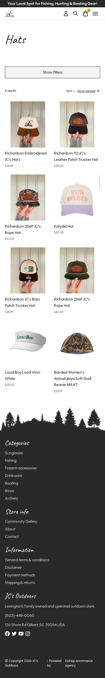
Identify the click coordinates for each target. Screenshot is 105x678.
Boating (11, 483)
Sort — (71, 91)
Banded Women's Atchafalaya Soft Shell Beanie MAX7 (72, 378)
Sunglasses (14, 453)
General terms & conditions (27, 560)
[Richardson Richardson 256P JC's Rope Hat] (28, 197)
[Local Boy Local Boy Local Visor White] (28, 343)
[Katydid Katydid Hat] (77, 197)
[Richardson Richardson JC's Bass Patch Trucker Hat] (28, 270)
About (10, 529)
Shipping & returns (20, 582)
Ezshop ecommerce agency (79, 663)
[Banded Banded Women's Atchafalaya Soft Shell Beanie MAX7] (77, 343)
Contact (12, 536)
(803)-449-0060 (19, 615)
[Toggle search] (76, 14)
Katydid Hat (64, 226)
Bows (9, 491)
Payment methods (20, 575)
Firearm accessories (21, 468)
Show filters (53, 72)
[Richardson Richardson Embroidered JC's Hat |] (28, 124)
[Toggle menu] (95, 14)
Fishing (10, 460)
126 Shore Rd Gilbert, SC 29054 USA (35, 625)
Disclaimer (13, 567)
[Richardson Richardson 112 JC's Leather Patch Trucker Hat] (77, 124)
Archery (11, 498)
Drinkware (13, 475)
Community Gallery (21, 521)
